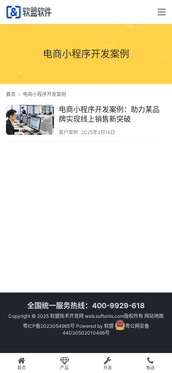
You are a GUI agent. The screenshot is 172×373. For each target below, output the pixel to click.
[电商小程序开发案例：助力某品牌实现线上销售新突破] (30, 121)
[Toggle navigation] (161, 12)
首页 (11, 94)
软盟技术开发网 (67, 316)
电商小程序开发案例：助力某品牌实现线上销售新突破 (109, 114)
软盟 (109, 326)
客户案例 (68, 132)
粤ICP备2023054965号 (49, 326)
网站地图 (154, 316)
